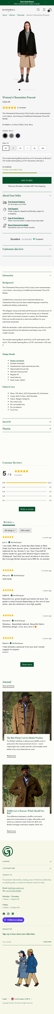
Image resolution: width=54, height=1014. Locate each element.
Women (12, 15)
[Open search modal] (38, 9)
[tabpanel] (27, 599)
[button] (19, 89)
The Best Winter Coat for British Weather (25, 738)
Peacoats (20, 15)
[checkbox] (25, 530)
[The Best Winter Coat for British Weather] (27, 716)
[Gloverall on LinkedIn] (13, 914)
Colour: (7, 130)
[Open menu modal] (44, 9)
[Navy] (17, 135)
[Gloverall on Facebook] (4, 914)
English (4, 999)
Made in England (17, 360)
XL (35, 148)
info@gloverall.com (16, 888)
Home (4, 15)
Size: (5, 143)
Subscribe (47, 942)
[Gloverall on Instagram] (8, 914)
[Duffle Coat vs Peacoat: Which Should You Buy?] (27, 789)
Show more (27, 664)
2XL (42, 148)
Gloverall (17, 1003)
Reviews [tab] (9, 522)
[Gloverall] (8, 10)
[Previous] (9, 2)
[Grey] (11, 135)
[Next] (45, 2)
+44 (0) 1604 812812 (13, 890)
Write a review (27, 509)
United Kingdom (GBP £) (22, 999)
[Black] (5, 135)
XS (6, 148)
